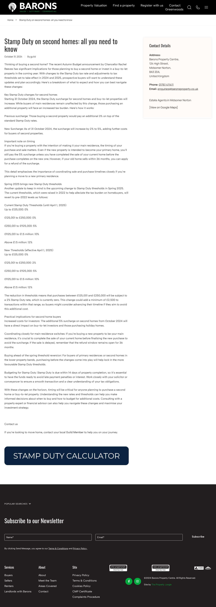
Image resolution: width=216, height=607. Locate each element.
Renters (9, 586)
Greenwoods (174, 9)
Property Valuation (94, 5)
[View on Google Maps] (163, 107)
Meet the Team (47, 580)
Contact (174, 5)
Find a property (124, 5)
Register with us (152, 5)
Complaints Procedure (86, 596)
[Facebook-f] (128, 581)
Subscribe (198, 536)
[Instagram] (137, 581)
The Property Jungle (161, 584)
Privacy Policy (80, 548)
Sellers (8, 580)
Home (10, 20)
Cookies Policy (81, 586)
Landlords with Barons (17, 591)
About (42, 575)
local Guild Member (71, 432)
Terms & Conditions (58, 548)
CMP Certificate (82, 591)
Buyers (8, 575)
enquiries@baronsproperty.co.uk (178, 89)
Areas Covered (47, 586)
